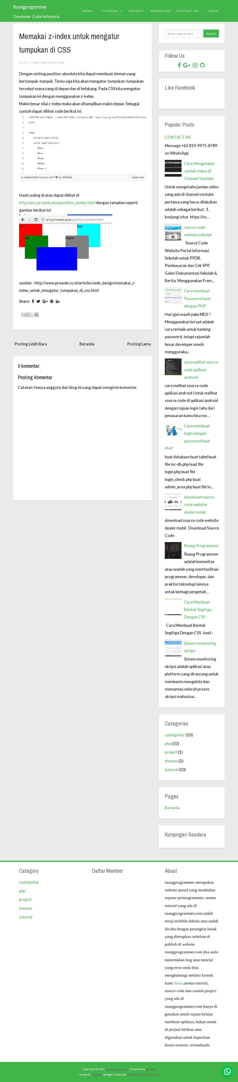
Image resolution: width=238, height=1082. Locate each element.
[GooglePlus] (186, 65)
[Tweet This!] (38, 301)
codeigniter (175, 734)
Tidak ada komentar (48, 62)
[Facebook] (179, 65)
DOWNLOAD (161, 11)
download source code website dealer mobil (199, 505)
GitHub (67, 177)
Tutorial (110, 11)
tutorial (171, 769)
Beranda (86, 343)
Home (87, 11)
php (168, 743)
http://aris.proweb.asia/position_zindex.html (57, 202)
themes (171, 760)
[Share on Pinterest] (52, 301)
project (171, 752)
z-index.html (30, 177)
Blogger (150, 1069)
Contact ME (187, 11)
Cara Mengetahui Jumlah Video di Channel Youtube (199, 171)
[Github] (202, 65)
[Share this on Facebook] (33, 301)
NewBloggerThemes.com (143, 1074)
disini (178, 983)
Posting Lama (139, 343)
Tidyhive (96, 1074)
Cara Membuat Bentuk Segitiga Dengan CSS (198, 610)
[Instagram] (195, 65)
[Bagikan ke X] (32, 314)
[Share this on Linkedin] (57, 301)
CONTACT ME (178, 137)
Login (213, 11)
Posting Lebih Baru (30, 343)
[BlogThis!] (28, 314)
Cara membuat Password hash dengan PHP (197, 298)
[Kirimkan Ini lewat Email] (23, 314)
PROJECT (136, 11)
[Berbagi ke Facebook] (36, 314)
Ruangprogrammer (30, 7)
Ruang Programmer (201, 545)
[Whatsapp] (227, 1071)
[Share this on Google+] (45, 301)
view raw (138, 177)
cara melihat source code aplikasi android (201, 370)
